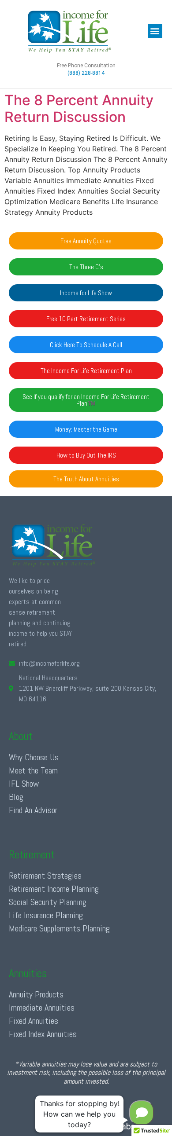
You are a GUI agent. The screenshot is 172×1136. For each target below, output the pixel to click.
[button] (155, 31)
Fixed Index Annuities (43, 1034)
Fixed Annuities (33, 1020)
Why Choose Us (34, 757)
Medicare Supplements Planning (59, 928)
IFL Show (24, 783)
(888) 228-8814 (86, 73)
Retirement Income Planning (54, 888)
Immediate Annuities (42, 1007)
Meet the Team (33, 770)
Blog (16, 797)
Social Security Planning (47, 902)
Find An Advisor (33, 810)
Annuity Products (36, 994)
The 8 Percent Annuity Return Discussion (78, 108)
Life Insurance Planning (46, 915)
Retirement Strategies (45, 875)
